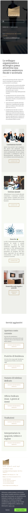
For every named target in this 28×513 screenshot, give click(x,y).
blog (18, 466)
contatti (11, 468)
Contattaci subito (14, 292)
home (4, 466)
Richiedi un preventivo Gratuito (14, 345)
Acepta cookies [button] (20, 510)
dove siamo (5, 468)
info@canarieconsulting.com (12, 485)
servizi (14, 466)
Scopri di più (14, 161)
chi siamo (9, 466)
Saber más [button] (11, 506)
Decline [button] (8, 510)
